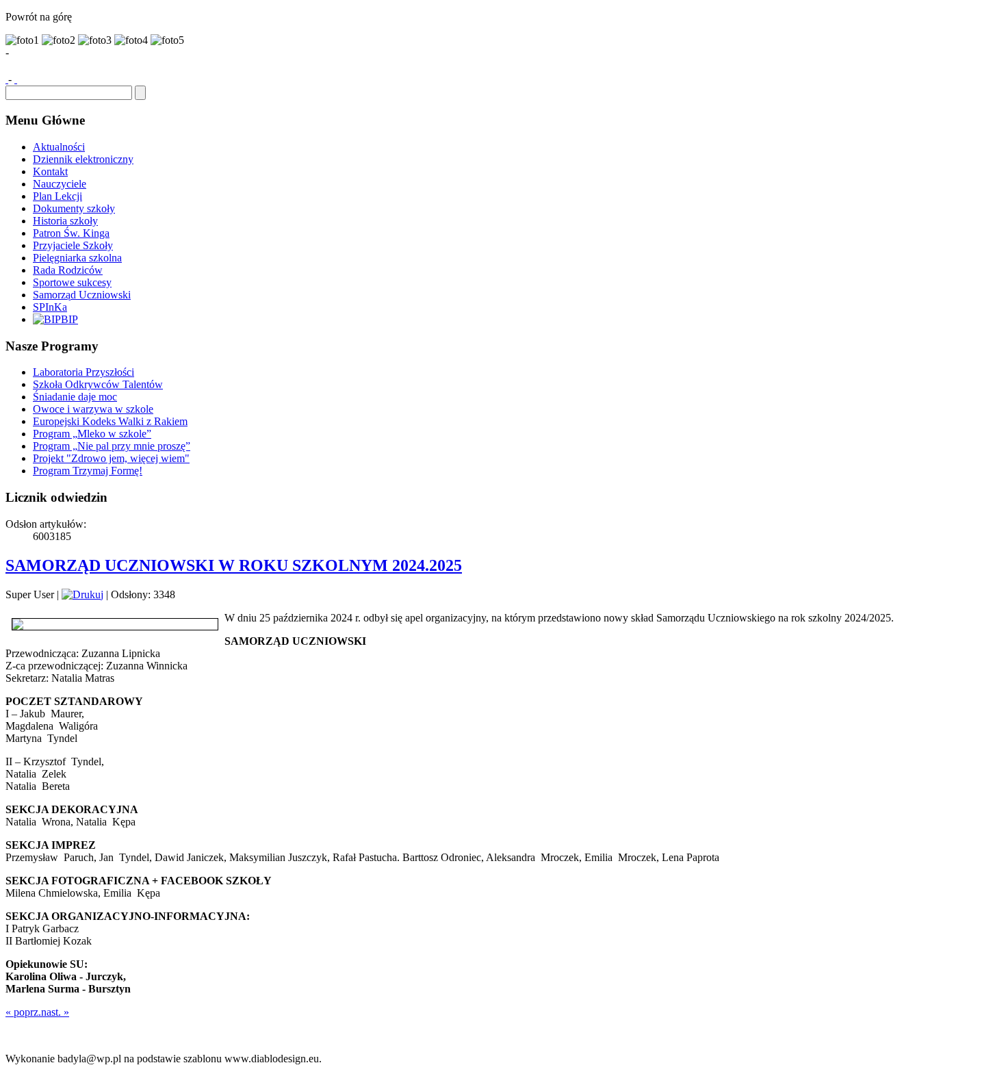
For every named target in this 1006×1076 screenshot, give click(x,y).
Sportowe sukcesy (72, 282)
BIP (69, 319)
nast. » (55, 1012)
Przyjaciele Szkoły (73, 245)
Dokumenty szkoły (74, 208)
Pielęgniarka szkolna (77, 258)
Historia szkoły (65, 221)
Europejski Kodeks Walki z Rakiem (110, 421)
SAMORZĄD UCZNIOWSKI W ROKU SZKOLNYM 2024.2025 (233, 565)
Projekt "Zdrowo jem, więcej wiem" (111, 458)
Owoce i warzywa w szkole (93, 409)
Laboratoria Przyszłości (83, 372)
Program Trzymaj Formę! (87, 470)
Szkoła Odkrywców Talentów (98, 384)
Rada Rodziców (68, 270)
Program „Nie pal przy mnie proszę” (111, 446)
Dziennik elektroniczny (83, 159)
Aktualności (59, 147)
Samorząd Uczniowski (82, 294)
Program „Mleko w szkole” (92, 433)
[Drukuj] (82, 594)
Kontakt (50, 171)
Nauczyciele (59, 184)
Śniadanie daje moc (75, 396)
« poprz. (23, 1012)
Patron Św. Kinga (71, 233)
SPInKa (50, 307)
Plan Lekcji (57, 196)
